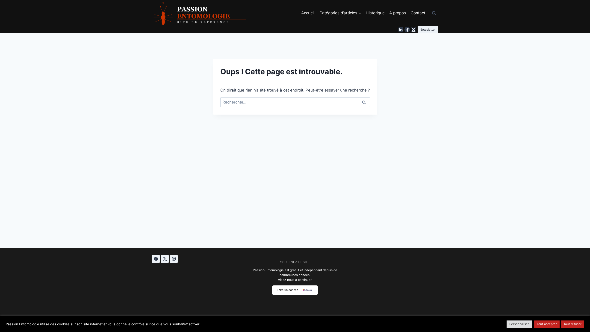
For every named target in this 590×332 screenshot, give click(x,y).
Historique (375, 13)
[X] (165, 259)
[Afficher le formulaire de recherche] (434, 13)
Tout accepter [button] (547, 324)
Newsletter (428, 29)
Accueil (308, 13)
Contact (418, 13)
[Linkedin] (401, 30)
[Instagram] (413, 30)
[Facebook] (407, 30)
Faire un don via (287, 290)
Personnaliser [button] (519, 324)
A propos (397, 13)
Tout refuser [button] (572, 324)
